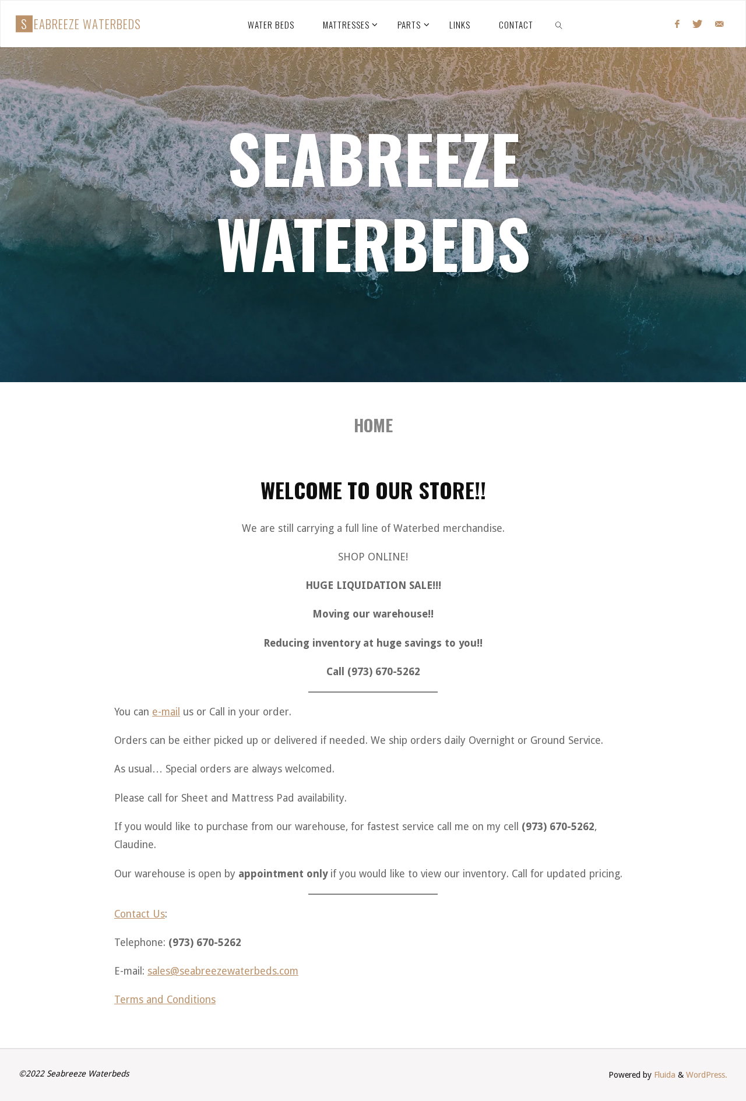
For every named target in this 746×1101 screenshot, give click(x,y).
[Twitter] (697, 24)
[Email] (719, 24)
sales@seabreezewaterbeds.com (222, 971)
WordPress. (706, 1074)
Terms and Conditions (165, 999)
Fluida (663, 1074)
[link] (559, 24)
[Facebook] (676, 24)
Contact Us (139, 914)
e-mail (166, 712)
